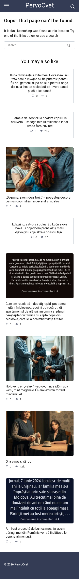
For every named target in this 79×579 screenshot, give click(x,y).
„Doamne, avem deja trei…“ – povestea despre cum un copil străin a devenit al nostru (38, 199)
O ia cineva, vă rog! (19, 461)
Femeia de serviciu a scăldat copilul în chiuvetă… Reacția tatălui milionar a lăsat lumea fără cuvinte (39, 122)
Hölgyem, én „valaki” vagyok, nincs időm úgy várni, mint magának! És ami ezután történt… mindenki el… (37, 390)
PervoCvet (39, 5)
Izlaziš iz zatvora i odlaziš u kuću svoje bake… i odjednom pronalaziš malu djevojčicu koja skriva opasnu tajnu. (39, 228)
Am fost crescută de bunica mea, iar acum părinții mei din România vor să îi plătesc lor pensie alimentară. (37, 532)
